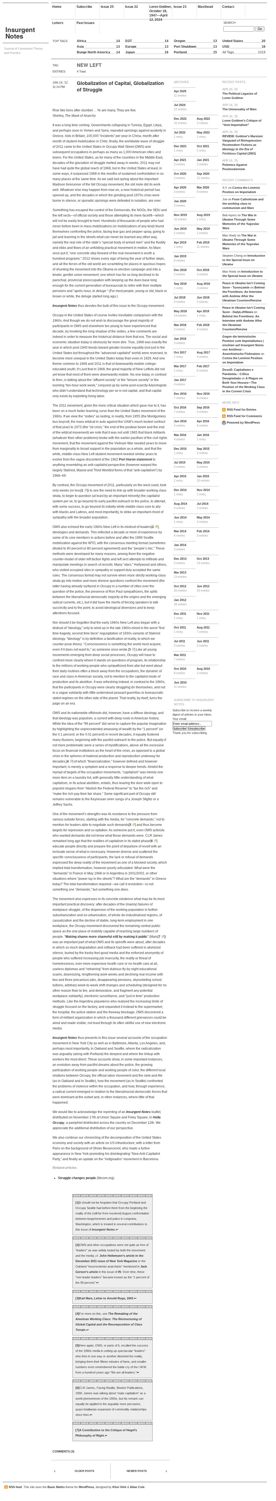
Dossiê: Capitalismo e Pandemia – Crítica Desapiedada (237, 374)
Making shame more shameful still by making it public (106, 937)
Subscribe (84, 7)
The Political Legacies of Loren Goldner (239, 93)
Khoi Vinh (119, 1487)
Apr (180, 93)
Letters (57, 23)
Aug (203, 121)
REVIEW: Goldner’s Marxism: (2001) (242, 142)
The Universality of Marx (239, 107)
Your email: (179, 718)
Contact (228, 7)
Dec (180, 121)
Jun (180, 231)
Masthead (205, 7)
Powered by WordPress (243, 422)
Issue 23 (180, 7)
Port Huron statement (135, 459)
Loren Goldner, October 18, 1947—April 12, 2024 (160, 11)
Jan (203, 162)
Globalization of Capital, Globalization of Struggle (120, 86)
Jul (180, 107)
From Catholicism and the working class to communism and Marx (243, 203)
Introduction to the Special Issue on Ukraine (243, 260)
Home (56, 7)
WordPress (86, 1487)
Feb (203, 244)
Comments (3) (63, 1451)
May (203, 134)
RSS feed (15, 1487)
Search (229, 22)
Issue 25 (107, 7)
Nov (180, 217)
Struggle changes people (77, 1178)
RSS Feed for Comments (244, 416)
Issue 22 (131, 7)
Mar (203, 189)
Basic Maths (56, 1487)
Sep (203, 176)
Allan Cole (137, 1487)
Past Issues (86, 23)
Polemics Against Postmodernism (234, 165)
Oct (203, 148)
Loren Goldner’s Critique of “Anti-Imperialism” (241, 120)
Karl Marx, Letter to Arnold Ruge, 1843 (106, 1298)
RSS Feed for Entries (241, 409)
